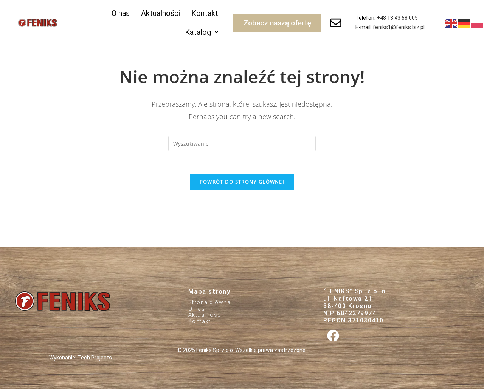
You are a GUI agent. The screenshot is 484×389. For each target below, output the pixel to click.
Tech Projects (95, 358)
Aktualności (160, 13)
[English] (451, 22)
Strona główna (209, 302)
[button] (201, 32)
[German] (464, 22)
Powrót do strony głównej (242, 181)
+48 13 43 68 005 (397, 18)
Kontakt (204, 13)
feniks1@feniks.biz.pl (399, 27)
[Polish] (477, 22)
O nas (121, 13)
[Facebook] (333, 335)
